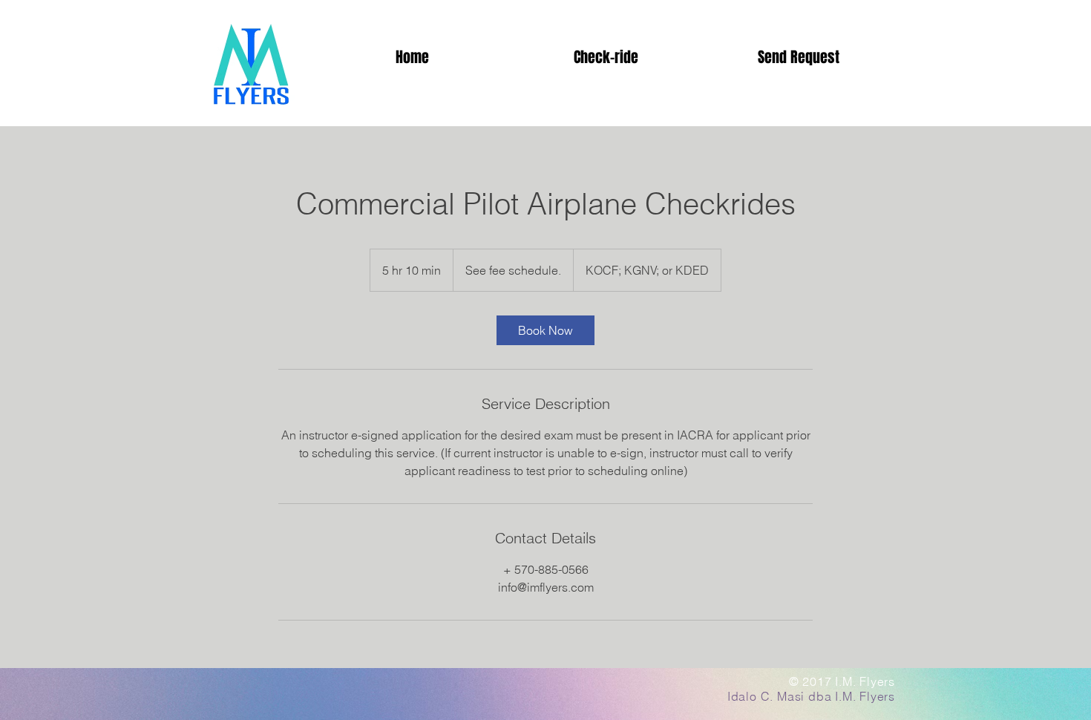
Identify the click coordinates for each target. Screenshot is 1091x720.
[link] (545, 330)
